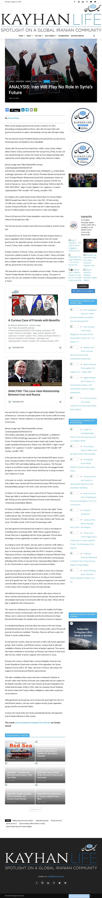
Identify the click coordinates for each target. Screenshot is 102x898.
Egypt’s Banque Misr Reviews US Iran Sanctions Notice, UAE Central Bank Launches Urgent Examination (83, 385)
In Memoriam (63, 36)
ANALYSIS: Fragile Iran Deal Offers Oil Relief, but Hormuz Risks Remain (19, 796)
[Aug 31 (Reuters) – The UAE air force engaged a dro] (75, 245)
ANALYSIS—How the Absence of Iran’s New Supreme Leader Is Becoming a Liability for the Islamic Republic (50, 751)
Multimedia (49, 36)
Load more (34, 809)
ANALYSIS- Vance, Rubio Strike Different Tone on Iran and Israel (50, 775)
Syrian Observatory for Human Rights (19, 826)
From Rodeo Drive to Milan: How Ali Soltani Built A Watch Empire (83, 450)
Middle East (54, 81)
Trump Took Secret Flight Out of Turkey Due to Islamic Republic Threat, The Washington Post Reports (83, 540)
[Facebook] (74, 1)
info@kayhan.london (56, 876)
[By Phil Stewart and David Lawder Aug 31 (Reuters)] (90, 245)
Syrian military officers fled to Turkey (32, 823)
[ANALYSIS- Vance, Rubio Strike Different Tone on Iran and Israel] (50, 771)
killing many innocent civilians (23, 820)
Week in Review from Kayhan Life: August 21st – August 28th (83, 368)
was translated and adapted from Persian (33, 723)
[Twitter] (91, 1)
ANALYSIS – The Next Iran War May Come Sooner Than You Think (19, 775)
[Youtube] (95, 1)
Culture (38, 36)
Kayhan (47, 81)
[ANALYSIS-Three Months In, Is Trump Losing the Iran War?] (50, 792)
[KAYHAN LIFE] (51, 18)
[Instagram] (79, 1)
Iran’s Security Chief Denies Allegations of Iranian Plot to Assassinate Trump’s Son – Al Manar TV (82, 334)
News (29, 36)
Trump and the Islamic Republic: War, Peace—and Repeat (82, 523)
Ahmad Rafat (20, 81)
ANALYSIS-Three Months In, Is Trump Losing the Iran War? (49, 796)
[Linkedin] (83, 1)
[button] (94, 36)
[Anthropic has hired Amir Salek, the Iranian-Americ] (90, 260)
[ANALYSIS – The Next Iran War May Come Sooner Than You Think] (20, 771)
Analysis (28, 81)
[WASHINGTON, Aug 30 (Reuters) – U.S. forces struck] (75, 260)
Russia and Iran (56, 820)
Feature (34, 81)
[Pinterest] (87, 1)
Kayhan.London (77, 36)
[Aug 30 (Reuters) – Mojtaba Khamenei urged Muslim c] (90, 275)
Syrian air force (11, 823)
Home (21, 36)
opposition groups (42, 820)
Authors (11, 81)
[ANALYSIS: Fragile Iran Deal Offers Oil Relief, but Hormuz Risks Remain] (20, 792)
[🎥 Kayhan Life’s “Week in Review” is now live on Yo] (75, 275)
